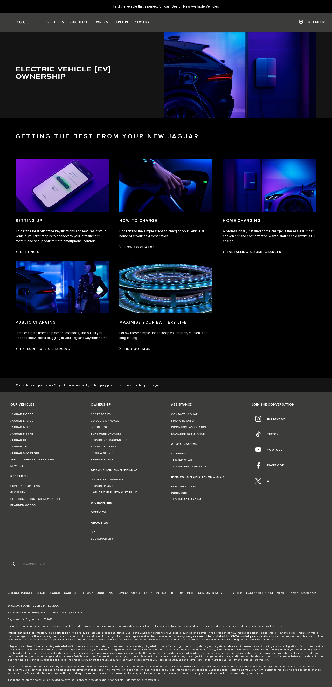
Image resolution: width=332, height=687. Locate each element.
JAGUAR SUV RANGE (25, 453)
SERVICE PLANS (102, 459)
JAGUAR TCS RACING (186, 499)
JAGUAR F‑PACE (21, 414)
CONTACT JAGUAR (184, 414)
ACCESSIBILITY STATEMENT (265, 593)
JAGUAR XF (18, 446)
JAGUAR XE (18, 440)
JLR (93, 532)
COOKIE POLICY (155, 593)
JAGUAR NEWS (181, 460)
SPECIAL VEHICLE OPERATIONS (32, 459)
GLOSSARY (18, 492)
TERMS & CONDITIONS (97, 593)
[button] (56, 22)
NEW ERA (17, 466)
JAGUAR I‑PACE (21, 427)
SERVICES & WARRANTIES (109, 440)
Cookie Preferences (303, 593)
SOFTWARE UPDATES (106, 433)
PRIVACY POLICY (128, 593)
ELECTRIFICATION (183, 486)
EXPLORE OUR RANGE (26, 486)
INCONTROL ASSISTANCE (189, 427)
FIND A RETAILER (183, 420)
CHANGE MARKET (20, 593)
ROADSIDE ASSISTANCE (188, 433)
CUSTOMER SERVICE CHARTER (220, 593)
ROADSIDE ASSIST (104, 446)
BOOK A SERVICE (103, 453)
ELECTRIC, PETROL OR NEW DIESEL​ (35, 499)
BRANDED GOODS (23, 505)
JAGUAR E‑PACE (21, 420)
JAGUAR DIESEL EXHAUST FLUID (114, 492)
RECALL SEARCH (48, 593)
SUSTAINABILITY (102, 538)
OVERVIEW (98, 512)
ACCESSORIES (101, 414)
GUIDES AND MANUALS (107, 479)
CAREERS (70, 593)
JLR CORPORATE (182, 593)
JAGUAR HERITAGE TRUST (189, 466)
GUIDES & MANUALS (105, 420)
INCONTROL (99, 427)
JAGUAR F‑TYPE (21, 433)
